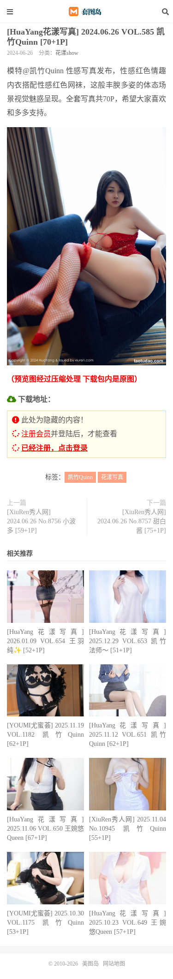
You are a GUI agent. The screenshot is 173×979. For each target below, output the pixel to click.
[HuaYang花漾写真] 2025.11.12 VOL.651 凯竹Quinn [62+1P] (127, 734)
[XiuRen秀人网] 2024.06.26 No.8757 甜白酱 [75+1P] (131, 521)
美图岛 (86, 11)
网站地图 (114, 964)
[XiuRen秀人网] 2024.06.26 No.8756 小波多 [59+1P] (41, 521)
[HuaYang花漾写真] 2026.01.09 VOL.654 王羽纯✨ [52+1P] (45, 641)
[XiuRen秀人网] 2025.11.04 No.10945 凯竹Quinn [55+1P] (127, 828)
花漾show (66, 53)
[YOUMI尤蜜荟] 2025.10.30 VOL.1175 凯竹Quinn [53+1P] (45, 922)
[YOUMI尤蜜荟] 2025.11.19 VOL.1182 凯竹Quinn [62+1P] (45, 734)
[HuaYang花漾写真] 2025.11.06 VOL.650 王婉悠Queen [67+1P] (45, 828)
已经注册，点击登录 (54, 448)
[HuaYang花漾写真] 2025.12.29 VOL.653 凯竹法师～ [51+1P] (127, 641)
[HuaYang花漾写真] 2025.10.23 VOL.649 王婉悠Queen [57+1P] (127, 922)
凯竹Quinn (80, 477)
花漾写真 (112, 477)
